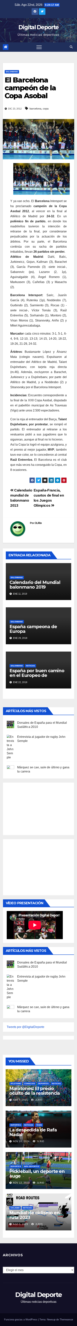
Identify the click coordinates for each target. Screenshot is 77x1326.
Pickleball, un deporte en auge (37, 1174)
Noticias (30, 666)
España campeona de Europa (33, 629)
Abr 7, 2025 (20, 1100)
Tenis (39, 1125)
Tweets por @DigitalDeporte (25, 1027)
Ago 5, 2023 (20, 1224)
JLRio (38, 523)
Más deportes (31, 1166)
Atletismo (15, 1084)
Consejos (29, 1084)
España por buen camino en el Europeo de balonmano (37, 675)
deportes (43, 1084)
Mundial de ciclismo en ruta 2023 (34, 1215)
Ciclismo (15, 1208)
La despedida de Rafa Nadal (33, 1132)
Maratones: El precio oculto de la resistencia (34, 1091)
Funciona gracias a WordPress (21, 1319)
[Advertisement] (35, 807)
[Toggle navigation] (39, 47)
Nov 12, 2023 (21, 1182)
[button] (71, 47)
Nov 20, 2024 (21, 1141)
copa (46, 108)
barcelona (35, 108)
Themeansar (66, 1319)
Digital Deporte (39, 27)
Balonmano (12, 72)
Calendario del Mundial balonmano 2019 (35, 585)
